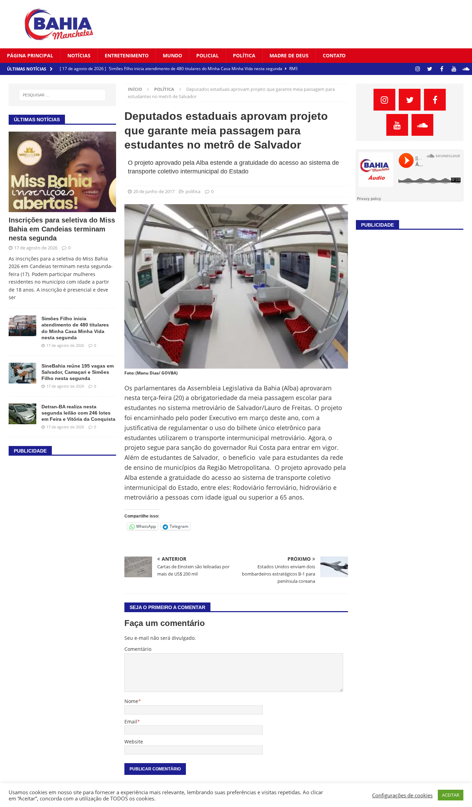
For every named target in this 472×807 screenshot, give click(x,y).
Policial (207, 55)
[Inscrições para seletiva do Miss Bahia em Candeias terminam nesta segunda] (62, 172)
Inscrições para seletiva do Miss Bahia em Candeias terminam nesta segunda (62, 229)
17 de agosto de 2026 (35, 248)
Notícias (79, 55)
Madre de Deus (289, 55)
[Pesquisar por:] (62, 95)
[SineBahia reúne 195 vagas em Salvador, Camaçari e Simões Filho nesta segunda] (22, 373)
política (244, 55)
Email (130, 721)
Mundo (172, 55)
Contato (334, 55)
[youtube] (454, 69)
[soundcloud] (466, 69)
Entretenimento (127, 55)
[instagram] (418, 69)
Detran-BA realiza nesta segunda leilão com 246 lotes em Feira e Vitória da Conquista (78, 413)
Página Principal (30, 55)
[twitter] (430, 69)
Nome (131, 701)
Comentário (137, 649)
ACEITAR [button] (450, 795)
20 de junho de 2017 (153, 191)
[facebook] (442, 69)
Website (133, 741)
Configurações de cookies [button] (402, 795)
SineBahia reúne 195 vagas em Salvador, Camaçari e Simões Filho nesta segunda (77, 372)
